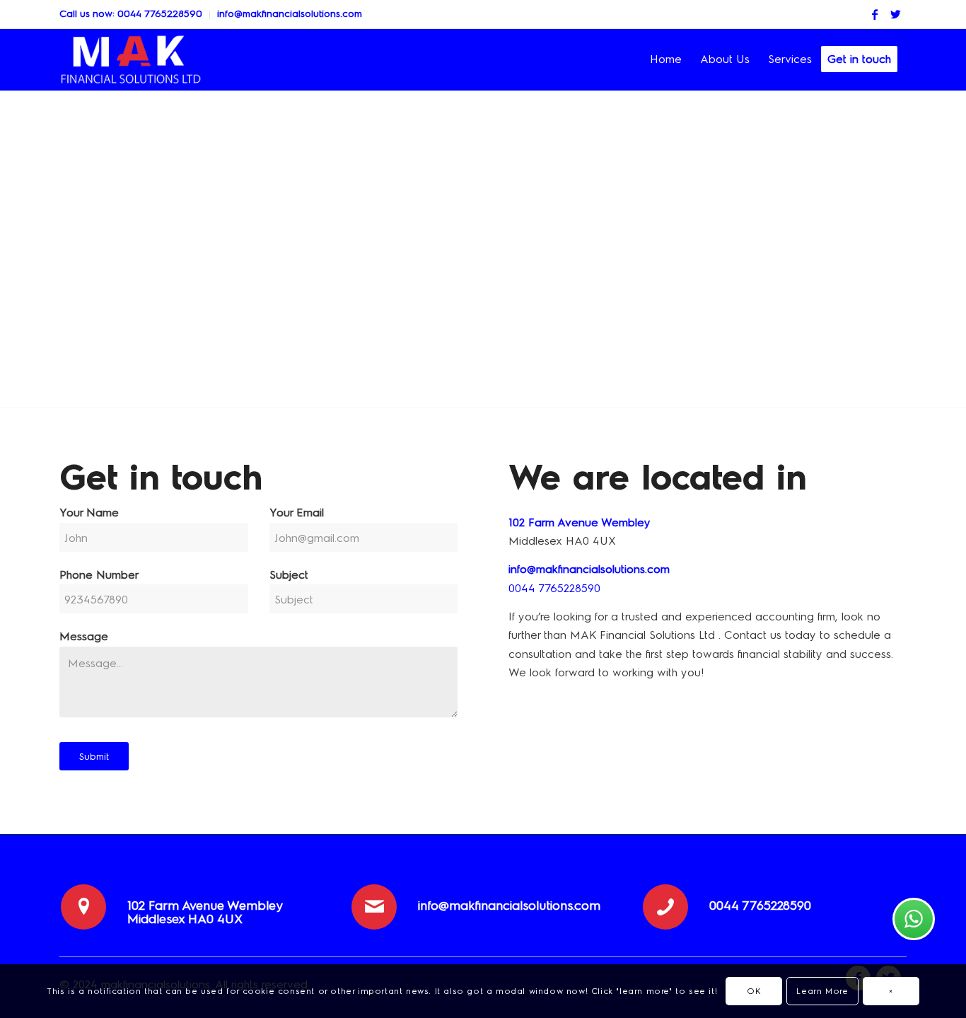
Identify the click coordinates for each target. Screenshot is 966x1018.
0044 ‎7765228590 (159, 14)
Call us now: (88, 14)
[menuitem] (134, 14)
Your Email (296, 512)
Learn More (822, 991)
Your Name (89, 512)
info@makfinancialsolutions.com (289, 14)
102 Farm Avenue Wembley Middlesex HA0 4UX (204, 912)
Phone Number (99, 575)
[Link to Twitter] (896, 14)
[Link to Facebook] (874, 14)
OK (754, 991)
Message (83, 636)
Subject (288, 575)
